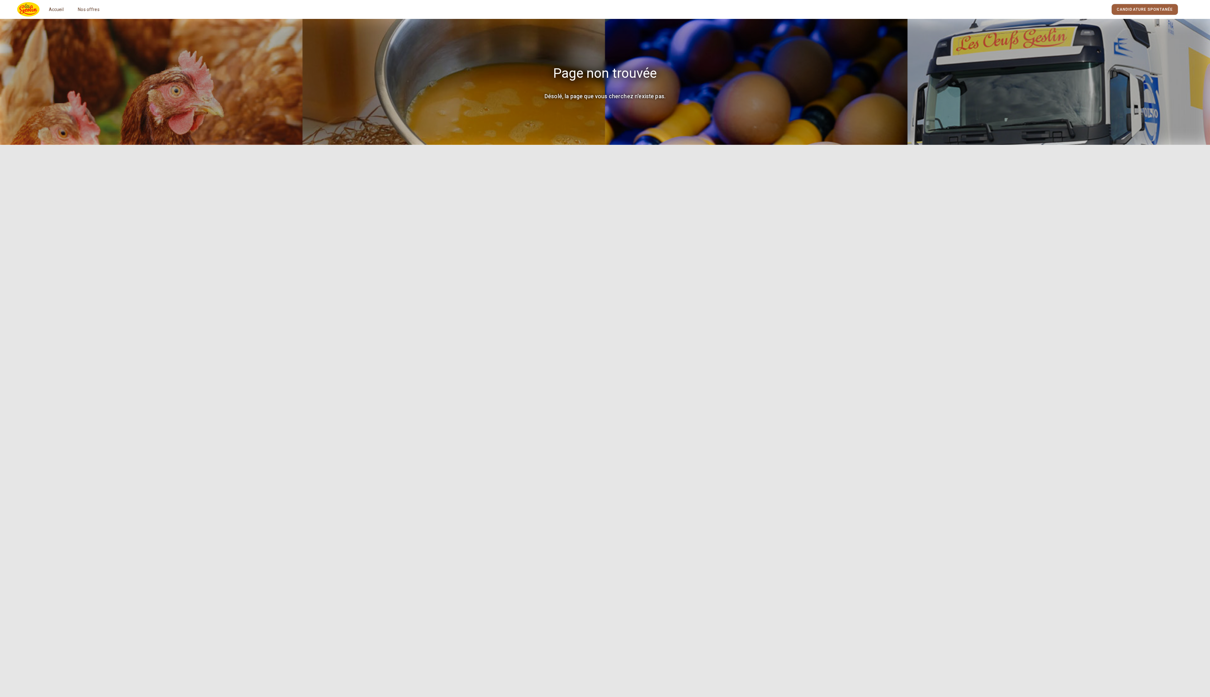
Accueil (56, 9)
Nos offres (89, 9)
